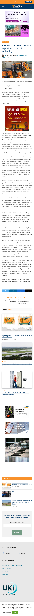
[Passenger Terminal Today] (17, 6)
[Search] (31, 6)
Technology (5, 41)
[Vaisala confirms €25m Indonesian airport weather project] (17, 351)
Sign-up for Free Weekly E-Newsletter (12, 565)
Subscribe (28, 1)
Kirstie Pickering (12, 55)
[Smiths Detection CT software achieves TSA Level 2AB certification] (17, 322)
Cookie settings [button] (6, 612)
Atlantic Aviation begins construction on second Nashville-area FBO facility (22, 502)
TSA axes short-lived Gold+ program (22, 491)
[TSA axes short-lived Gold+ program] (6, 494)
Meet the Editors (6, 568)
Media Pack (5, 574)
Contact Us (5, 571)
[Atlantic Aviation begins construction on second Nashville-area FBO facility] (6, 503)
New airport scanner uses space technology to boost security (25, 301)
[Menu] (3, 6)
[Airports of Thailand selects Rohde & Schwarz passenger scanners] (17, 379)
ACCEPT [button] (15, 612)
